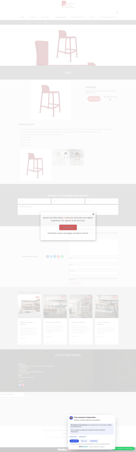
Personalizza (93, 441)
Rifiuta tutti (84, 441)
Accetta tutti (74, 441)
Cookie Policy (82, 436)
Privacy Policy (73, 436)
